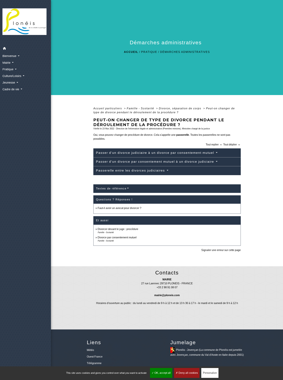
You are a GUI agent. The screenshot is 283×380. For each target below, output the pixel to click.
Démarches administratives (185, 52)
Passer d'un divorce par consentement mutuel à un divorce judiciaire (155, 161)
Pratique (149, 52)
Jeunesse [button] (9, 82)
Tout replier (214, 144)
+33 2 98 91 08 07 (167, 287)
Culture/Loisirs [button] (12, 76)
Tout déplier (232, 144)
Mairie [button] (6, 62)
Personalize (210, 372)
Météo (90, 350)
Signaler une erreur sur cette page (221, 250)
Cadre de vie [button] (11, 89)
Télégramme (94, 363)
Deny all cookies (188, 372)
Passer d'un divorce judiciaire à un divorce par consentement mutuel (155, 152)
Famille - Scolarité (141, 108)
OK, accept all (162, 372)
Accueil (131, 52)
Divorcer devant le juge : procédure (118, 229)
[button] (25, 49)
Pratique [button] (8, 69)
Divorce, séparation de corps (180, 108)
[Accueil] (25, 23)
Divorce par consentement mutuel (117, 237)
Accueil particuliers (108, 108)
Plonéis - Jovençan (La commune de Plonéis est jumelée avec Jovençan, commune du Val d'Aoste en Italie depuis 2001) (207, 352)
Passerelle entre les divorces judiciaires (131, 170)
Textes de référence (111, 188)
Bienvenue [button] (9, 56)
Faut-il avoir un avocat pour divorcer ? (119, 208)
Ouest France (95, 356)
